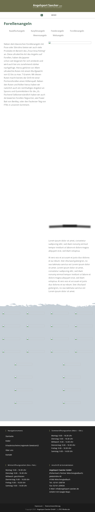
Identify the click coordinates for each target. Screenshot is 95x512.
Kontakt (9, 455)
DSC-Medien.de (64, 509)
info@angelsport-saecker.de (67, 489)
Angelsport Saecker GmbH (46, 509)
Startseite (9, 436)
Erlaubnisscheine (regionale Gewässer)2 (22, 445)
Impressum (39, 506)
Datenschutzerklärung (52, 506)
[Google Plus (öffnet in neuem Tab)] (82, 6)
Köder (8, 441)
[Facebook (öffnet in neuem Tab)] (76, 6)
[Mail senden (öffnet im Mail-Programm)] (88, 6)
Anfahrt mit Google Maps (59, 492)
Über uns (9, 450)
